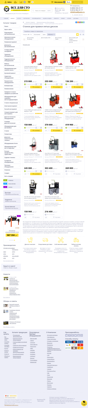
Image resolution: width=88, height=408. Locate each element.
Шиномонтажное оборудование (9, 38)
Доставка (75, 18)
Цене (44, 34)
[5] (14, 240)
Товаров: (25, 34)
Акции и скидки (47, 18)
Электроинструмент (10, 106)
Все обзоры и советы (9, 327)
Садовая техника (9, 157)
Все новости (6, 297)
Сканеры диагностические (9, 122)
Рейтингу (50, 34)
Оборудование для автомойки (10, 127)
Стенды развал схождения (9, 50)
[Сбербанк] (68, 348)
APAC (4, 254)
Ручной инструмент (10, 109)
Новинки (7, 170)
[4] (13, 240)
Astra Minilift (15, 256)
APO (13, 254)
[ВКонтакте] (76, 22)
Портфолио (26, 18)
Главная (6, 18)
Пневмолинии (8, 89)
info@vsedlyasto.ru (77, 12)
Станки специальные (11, 103)
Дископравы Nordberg (30, 38)
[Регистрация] (15, 2)
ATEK (4, 258)
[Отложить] (28, 87)
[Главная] (23, 22)
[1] (9, 240)
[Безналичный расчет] (80, 348)
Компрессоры (8, 85)
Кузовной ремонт (10, 73)
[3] (12, 240)
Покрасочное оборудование (8, 81)
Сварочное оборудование (8, 77)
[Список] (80, 34)
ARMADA (5, 256)
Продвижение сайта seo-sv (11, 405)
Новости (56, 18)
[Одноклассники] (78, 22)
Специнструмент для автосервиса (11, 113)
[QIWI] (74, 345)
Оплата (69, 18)
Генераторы (8, 134)
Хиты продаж (8, 176)
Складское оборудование (8, 161)
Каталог (13, 18)
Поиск (6, 26)
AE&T (4, 252)
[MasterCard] (74, 342)
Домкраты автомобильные (9, 45)
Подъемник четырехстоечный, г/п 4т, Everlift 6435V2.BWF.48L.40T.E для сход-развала (12, 231)
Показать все (26, 44)
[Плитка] (77, 34)
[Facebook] (69, 335)
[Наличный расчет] (74, 348)
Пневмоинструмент (10, 42)
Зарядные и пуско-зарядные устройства (11, 92)
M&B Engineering (15, 248)
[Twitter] (75, 335)
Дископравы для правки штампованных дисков (73, 40)
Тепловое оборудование (8, 166)
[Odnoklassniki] (72, 335)
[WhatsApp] (82, 22)
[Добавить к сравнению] (25, 87)
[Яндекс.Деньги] (68, 345)
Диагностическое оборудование (9, 117)
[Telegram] (84, 22)
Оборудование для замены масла (10, 69)
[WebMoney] (80, 342)
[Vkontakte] (66, 335)
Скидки (6, 173)
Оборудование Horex (11, 143)
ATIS (13, 258)
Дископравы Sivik (45, 37)
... (81, 18)
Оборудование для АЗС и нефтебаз (10, 147)
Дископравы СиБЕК (58, 38)
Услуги (19, 18)
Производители (36, 18)
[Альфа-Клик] (80, 345)
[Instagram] (81, 335)
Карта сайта (8, 29)
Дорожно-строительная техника (8, 138)
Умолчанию (37, 34)
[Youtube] (78, 335)
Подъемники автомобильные (9, 33)
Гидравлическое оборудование (9, 59)
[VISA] (68, 342)
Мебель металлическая (9, 64)
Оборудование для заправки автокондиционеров (11, 98)
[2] (10, 240)
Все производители (8, 261)
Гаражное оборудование (8, 55)
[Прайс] (83, 34)
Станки (6, 131)
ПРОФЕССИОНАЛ (7, 248)
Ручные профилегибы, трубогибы (9, 152)
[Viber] (80, 22)
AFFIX (13, 252)
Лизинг (63, 18)
